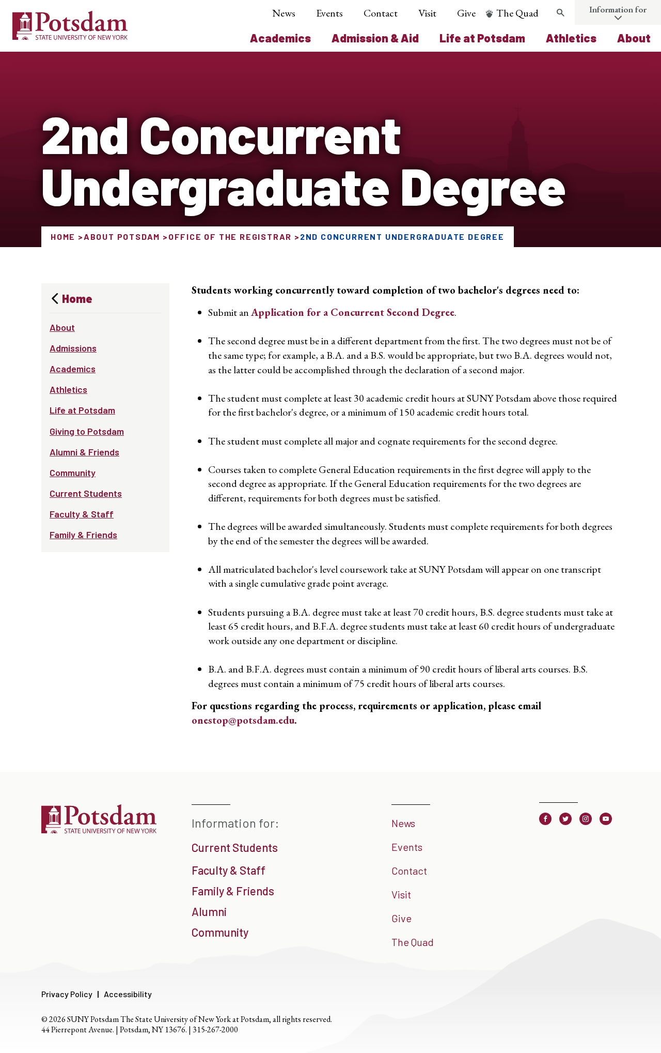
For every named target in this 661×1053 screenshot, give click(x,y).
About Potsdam (122, 236)
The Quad (517, 13)
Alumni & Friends (84, 451)
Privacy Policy (66, 994)
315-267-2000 (215, 1029)
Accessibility (128, 994)
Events (329, 13)
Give (466, 13)
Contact (381, 13)
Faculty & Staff (82, 514)
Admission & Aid (375, 37)
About (634, 37)
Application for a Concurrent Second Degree (352, 312)
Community (73, 472)
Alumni (209, 911)
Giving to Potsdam (87, 431)
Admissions (73, 348)
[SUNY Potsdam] (98, 829)
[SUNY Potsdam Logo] (70, 36)
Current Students (86, 493)
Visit (427, 13)
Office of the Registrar (230, 236)
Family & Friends (83, 534)
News (283, 13)
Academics (280, 37)
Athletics (571, 37)
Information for (618, 9)
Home (63, 236)
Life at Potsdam (482, 37)
